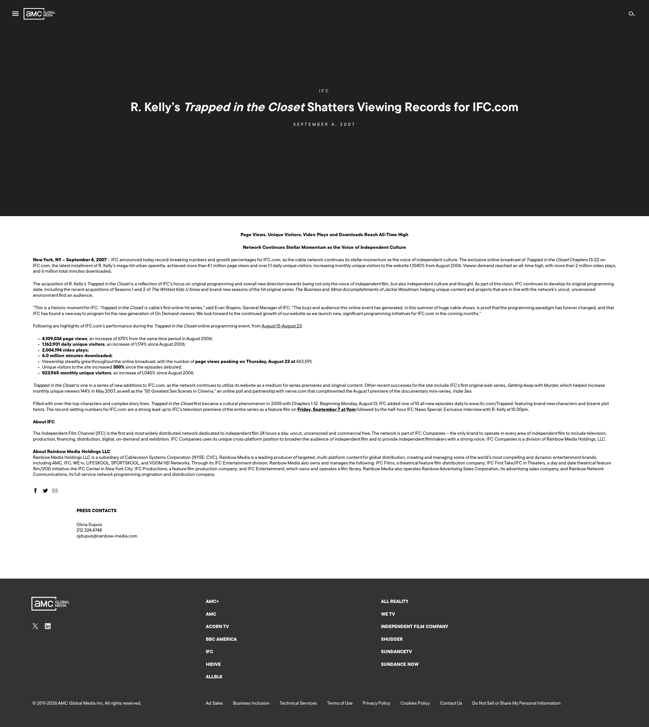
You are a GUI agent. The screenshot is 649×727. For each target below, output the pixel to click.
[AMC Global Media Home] (39, 14)
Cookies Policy (415, 703)
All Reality (394, 602)
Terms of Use (340, 703)
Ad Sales (214, 703)
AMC (211, 614)
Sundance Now (400, 665)
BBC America (221, 639)
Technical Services (298, 703)
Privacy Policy (376, 703)
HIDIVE (213, 665)
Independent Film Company (414, 627)
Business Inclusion (251, 703)
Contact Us (451, 703)
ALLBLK (214, 677)
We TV (388, 614)
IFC (324, 91)
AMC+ (212, 602)
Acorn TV (217, 627)
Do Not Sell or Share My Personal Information (516, 703)
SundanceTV (396, 652)
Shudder (392, 639)
